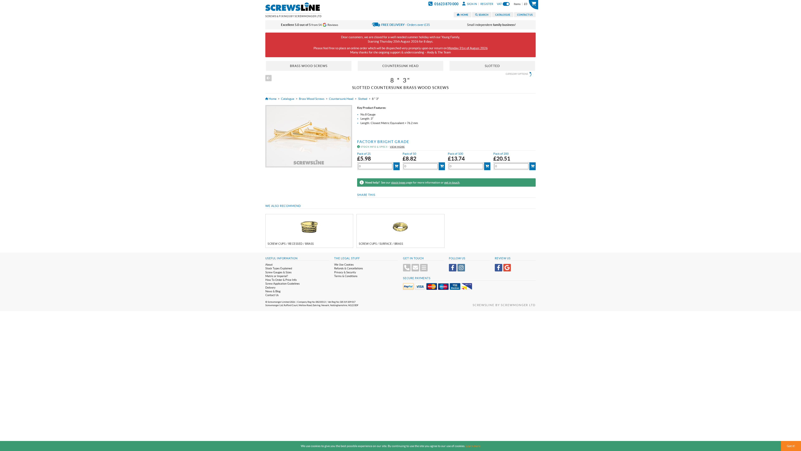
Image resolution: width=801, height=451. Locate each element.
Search (483, 14)
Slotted (362, 98)
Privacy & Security (345, 272)
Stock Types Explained (278, 268)
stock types (398, 182)
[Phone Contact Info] (407, 267)
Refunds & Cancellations (348, 268)
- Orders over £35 (405, 25)
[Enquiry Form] (424, 267)
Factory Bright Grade (383, 142)
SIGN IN (471, 4)
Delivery (270, 287)
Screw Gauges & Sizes (278, 272)
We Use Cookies (344, 264)
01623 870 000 (446, 4)
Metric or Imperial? (276, 276)
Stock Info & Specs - (382, 147)
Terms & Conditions (346, 276)
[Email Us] (415, 267)
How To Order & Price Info (281, 279)
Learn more (473, 446)
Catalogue (502, 14)
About (269, 264)
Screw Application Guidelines (282, 283)
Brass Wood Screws (311, 98)
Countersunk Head (341, 98)
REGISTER (486, 4)
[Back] (268, 78)
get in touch (452, 182)
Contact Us (525, 14)
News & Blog (273, 291)
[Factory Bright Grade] (308, 136)
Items (520, 4)
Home (464, 14)
